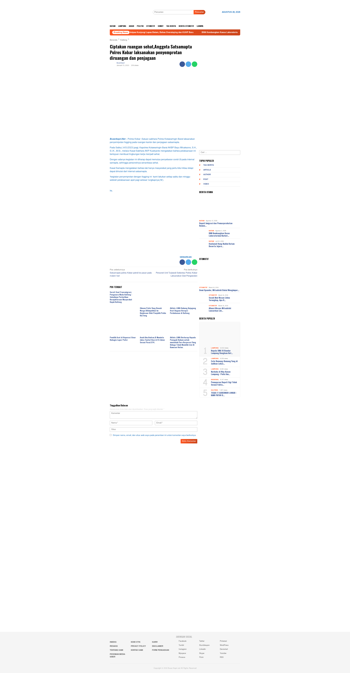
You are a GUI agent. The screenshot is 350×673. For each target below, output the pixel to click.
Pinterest (223, 641)
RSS (222, 657)
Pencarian (199, 12)
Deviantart (224, 649)
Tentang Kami (116, 650)
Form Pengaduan (160, 650)
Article (207, 170)
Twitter (201, 641)
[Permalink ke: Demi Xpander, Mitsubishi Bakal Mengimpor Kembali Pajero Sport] (219, 274)
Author (207, 174)
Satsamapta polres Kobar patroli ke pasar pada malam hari (131, 273)
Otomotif (203, 287)
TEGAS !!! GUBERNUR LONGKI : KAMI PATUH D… (223, 393)
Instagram (183, 649)
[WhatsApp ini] (194, 64)
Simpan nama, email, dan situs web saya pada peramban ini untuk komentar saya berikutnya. (154, 435)
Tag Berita (208, 165)
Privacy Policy (138, 646)
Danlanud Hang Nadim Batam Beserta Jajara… (221, 244)
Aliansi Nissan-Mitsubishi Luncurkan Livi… (220, 309)
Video (206, 184)
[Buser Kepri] (130, 13)
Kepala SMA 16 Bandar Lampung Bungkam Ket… (222, 351)
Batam (201, 220)
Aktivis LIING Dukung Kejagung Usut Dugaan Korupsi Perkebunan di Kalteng (183, 310)
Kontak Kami (137, 650)
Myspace (182, 653)
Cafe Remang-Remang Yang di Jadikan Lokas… (224, 362)
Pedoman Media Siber (117, 656)
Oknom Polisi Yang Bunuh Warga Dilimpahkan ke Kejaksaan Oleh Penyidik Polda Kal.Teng (153, 312)
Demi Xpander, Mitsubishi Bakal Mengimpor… (219, 290)
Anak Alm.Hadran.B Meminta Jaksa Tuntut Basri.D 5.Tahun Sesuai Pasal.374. (152, 340)
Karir (155, 642)
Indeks (113, 642)
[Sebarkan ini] (182, 64)
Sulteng (214, 390)
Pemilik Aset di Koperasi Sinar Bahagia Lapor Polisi (123, 338)
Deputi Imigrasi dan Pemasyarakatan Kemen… (215, 224)
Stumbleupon (204, 645)
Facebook (182, 641)
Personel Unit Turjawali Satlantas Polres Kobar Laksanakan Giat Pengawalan (176, 273)
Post (205, 179)
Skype (201, 653)
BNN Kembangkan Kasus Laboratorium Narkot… (219, 234)
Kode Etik (135, 642)
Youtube (223, 653)
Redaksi (114, 646)
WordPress (224, 645)
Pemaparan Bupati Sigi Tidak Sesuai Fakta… (224, 383)
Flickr (201, 657)
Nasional (215, 379)
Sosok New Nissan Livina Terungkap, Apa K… (219, 298)
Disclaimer (157, 646)
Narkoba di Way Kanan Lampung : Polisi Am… (221, 372)
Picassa (182, 657)
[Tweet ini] (188, 64)
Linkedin (202, 649)
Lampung (215, 348)
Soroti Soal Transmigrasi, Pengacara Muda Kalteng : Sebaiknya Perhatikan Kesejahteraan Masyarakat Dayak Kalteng (121, 297)
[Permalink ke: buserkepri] (112, 65)
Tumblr (181, 645)
